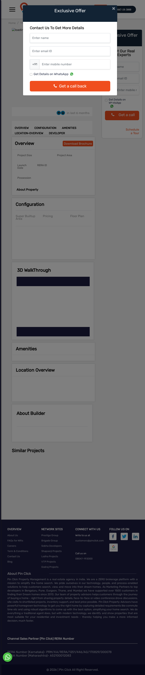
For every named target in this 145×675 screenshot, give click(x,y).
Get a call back (72, 86)
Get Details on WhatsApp (51, 74)
